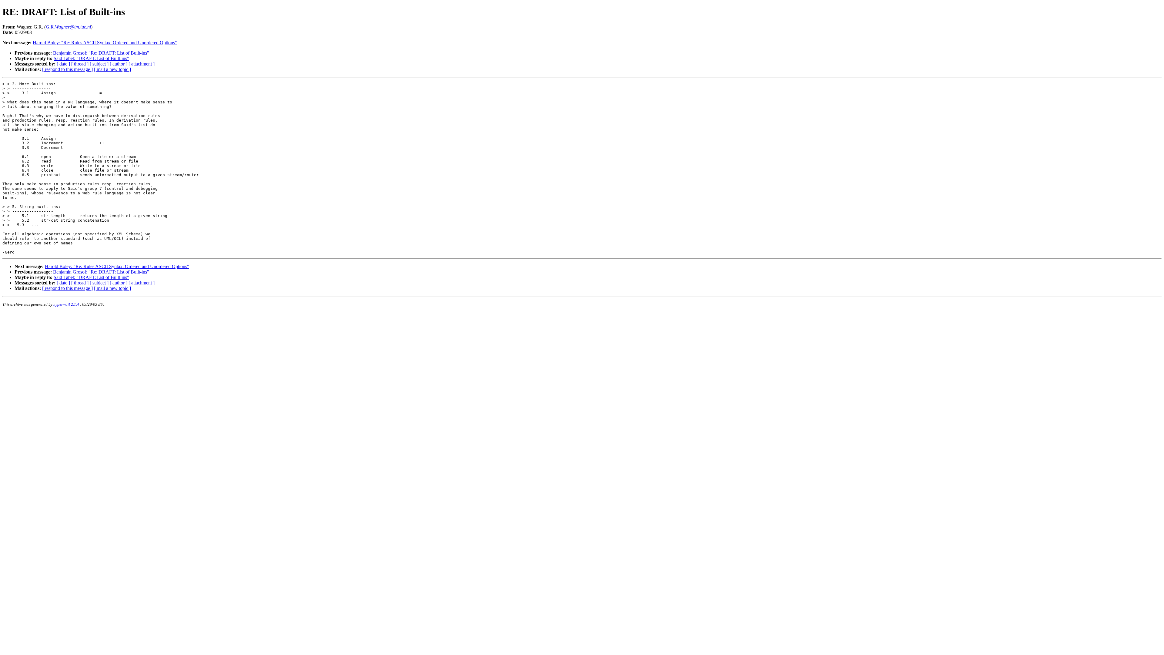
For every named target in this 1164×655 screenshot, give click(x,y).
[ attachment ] (142, 63)
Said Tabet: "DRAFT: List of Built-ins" (91, 58)
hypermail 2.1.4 (66, 304)
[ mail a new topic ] (112, 69)
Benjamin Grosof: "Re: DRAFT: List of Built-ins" (101, 52)
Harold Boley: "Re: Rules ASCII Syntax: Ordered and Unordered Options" (105, 42)
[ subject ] (99, 63)
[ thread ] (80, 63)
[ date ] (63, 63)
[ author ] (118, 63)
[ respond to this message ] (67, 69)
